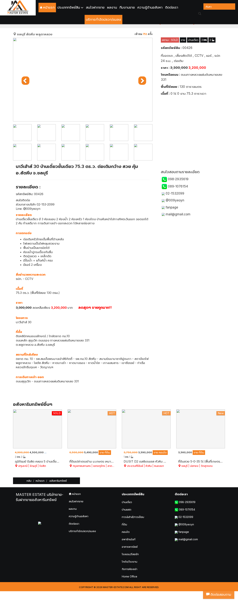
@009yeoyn (174, 200)
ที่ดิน (124, 524)
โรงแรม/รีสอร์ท (130, 554)
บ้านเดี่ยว (127, 502)
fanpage (171, 207)
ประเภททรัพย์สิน (133, 494)
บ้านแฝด (126, 509)
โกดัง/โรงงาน (129, 561)
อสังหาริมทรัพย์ (58, 480)
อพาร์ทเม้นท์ (128, 539)
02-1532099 (174, 193)
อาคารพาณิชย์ (130, 546)
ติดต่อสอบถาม (220, 594)
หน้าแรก (40, 480)
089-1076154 (177, 186)
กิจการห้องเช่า (129, 569)
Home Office (129, 576)
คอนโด (126, 531)
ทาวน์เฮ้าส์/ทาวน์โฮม (133, 516)
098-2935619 (178, 179)
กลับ (28, 480)
